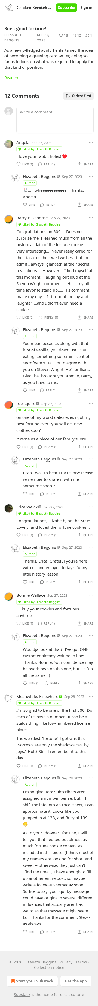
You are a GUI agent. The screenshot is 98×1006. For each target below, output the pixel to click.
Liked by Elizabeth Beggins (41, 149)
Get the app (76, 981)
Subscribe (66, 7)
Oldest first (81, 95)
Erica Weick (27, 506)
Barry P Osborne (32, 217)
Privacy (66, 962)
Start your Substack (34, 981)
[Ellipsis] (91, 142)
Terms (81, 962)
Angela (22, 142)
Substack (22, 994)
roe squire (25, 403)
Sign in (87, 7)
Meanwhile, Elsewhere (37, 696)
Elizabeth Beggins (13, 37)
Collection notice (49, 967)
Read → (11, 77)
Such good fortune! (25, 28)
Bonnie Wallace (30, 595)
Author (30, 183)
